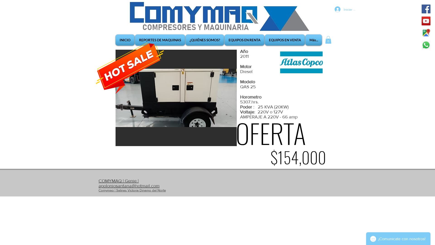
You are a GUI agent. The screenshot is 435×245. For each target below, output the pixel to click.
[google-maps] (426, 33)
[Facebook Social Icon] (426, 9)
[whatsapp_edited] (426, 45)
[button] (328, 40)
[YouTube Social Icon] (426, 21)
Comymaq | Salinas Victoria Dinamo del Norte (132, 190)
